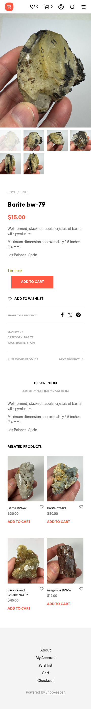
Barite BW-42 (17, 508)
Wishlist (45, 665)
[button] (34, 6)
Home (12, 192)
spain (31, 343)
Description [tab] (45, 383)
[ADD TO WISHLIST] (41, 506)
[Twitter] (72, 315)
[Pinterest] (79, 315)
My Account (46, 657)
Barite (25, 192)
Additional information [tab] (45, 391)
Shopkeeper (55, 692)
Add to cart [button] (19, 522)
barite (21, 343)
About (45, 650)
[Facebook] (64, 315)
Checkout (45, 680)
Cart (45, 672)
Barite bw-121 (56, 508)
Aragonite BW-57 (59, 590)
